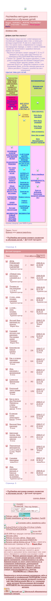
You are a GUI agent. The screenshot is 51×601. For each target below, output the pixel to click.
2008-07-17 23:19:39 (40, 416)
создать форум (39, 498)
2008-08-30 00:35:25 (40, 311)
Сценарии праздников (14, 459)
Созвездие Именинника (14, 381)
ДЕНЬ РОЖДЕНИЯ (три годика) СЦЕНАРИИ (14, 264)
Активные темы (11, 31)
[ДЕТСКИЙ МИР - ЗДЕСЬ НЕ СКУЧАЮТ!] (5, 525)
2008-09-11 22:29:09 (40, 264)
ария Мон (37, 544)
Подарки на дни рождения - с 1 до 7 (15, 288)
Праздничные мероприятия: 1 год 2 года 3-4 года (15, 449)
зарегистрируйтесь (23, 232)
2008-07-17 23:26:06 (40, 350)
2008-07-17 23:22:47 (40, 371)
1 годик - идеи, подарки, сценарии (13, 311)
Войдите (9, 232)
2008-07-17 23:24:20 (40, 360)
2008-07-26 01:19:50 (40, 321)
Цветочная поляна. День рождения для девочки (15, 436)
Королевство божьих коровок (15, 350)
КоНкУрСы (17, 23)
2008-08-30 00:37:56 (40, 288)
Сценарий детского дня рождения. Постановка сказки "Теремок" (15, 336)
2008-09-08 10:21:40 (40, 277)
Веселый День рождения (15, 425)
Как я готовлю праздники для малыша (15, 360)
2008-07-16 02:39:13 (40, 459)
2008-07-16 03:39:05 (40, 448)
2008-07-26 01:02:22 (40, 335)
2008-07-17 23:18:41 (40, 425)
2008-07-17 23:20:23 (40, 403)
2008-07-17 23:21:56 (40, 381)
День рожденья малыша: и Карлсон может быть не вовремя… (15, 472)
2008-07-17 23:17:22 (40, 436)
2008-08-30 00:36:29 (40, 299)
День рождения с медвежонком (15, 371)
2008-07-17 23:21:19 (40, 390)
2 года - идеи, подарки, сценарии (15, 299)
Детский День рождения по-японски (15, 322)
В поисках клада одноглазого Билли (14, 416)
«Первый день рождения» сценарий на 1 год (15, 277)
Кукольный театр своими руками (15, 390)
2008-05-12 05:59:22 (40, 472)
